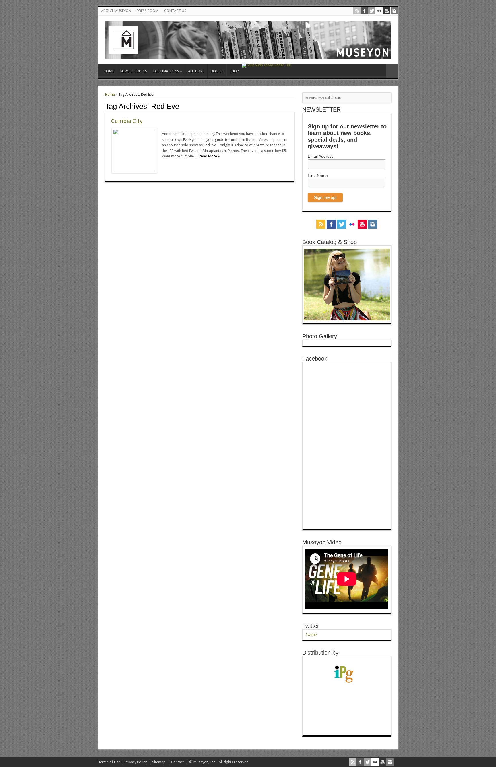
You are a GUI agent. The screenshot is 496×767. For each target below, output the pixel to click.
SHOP (234, 71)
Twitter (310, 626)
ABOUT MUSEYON (116, 11)
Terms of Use (109, 762)
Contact (177, 762)
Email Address (321, 156)
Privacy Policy (136, 762)
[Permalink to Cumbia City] (134, 171)
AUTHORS (196, 71)
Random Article (392, 71)
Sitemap (159, 762)
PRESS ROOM (147, 11)
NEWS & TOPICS (133, 71)
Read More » (209, 156)
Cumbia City (127, 121)
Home (110, 94)
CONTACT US (175, 11)
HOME (109, 71)
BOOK (217, 71)
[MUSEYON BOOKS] (248, 54)
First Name (318, 175)
